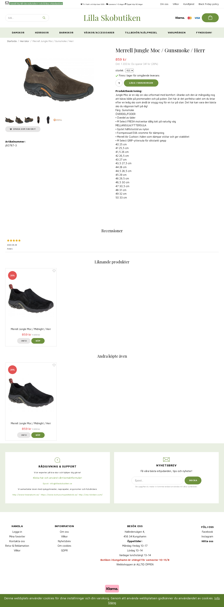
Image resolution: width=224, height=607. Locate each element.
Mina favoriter (17, 536)
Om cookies (64, 545)
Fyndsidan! (204, 32)
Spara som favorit (24, 129)
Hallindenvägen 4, (135, 531)
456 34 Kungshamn (135, 536)
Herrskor (42, 32)
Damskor (18, 32)
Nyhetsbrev (64, 541)
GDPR (64, 550)
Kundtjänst (188, 4)
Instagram (207, 536)
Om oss (164, 4)
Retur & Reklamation (17, 545)
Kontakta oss (17, 541)
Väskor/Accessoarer (99, 32)
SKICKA (193, 480)
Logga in (17, 531)
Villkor (176, 4)
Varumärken (177, 32)
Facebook (207, 531)
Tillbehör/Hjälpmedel (141, 32)
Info (24, 340)
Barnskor (66, 32)
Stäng (112, 603)
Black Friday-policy (209, 4)
